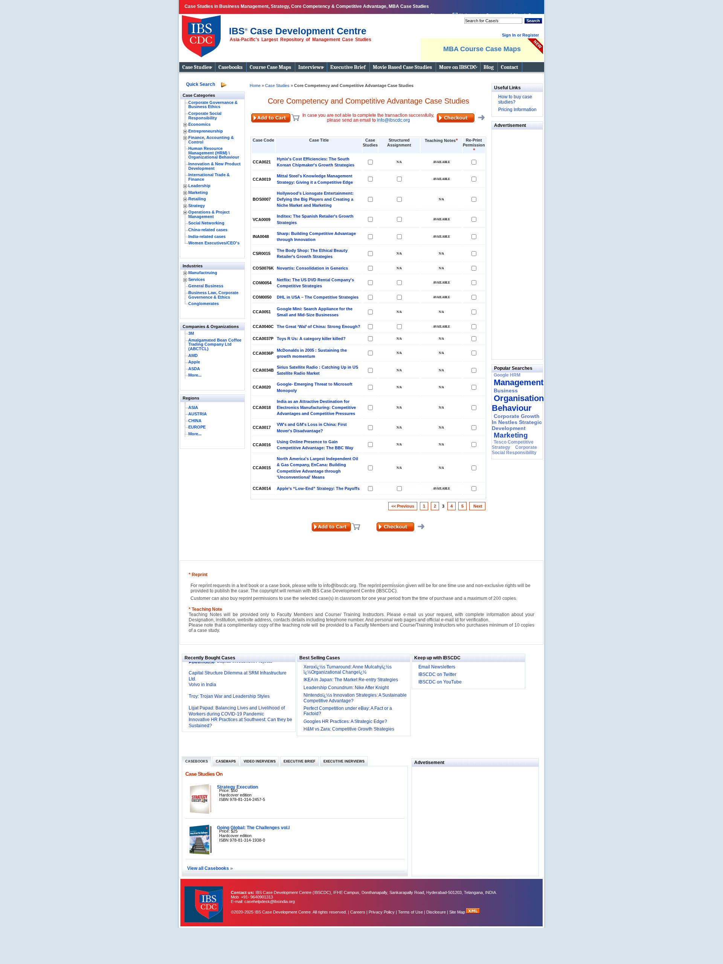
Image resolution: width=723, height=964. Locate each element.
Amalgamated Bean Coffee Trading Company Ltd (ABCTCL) (214, 344)
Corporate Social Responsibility (204, 115)
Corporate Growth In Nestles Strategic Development (517, 422)
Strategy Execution (237, 786)
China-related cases (207, 229)
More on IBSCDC (457, 67)
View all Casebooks (208, 868)
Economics (199, 124)
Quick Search (200, 84)
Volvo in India (202, 684)
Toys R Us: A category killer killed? (311, 338)
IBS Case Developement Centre (204, 899)
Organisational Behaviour (521, 403)
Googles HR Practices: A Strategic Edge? (345, 721)
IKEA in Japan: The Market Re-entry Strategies (351, 679)
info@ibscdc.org (393, 120)
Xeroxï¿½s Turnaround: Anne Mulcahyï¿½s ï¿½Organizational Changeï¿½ (348, 669)
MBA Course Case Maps (482, 49)
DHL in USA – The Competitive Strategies (317, 297)
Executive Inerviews (344, 761)
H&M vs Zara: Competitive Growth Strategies (349, 729)
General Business (205, 286)
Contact (509, 67)
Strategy (196, 205)
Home (255, 85)
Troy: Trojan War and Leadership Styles (229, 696)
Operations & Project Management (209, 214)
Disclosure (436, 912)
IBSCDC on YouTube (440, 682)
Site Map (457, 912)
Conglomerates (203, 303)
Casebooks (230, 67)
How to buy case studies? (515, 99)
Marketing (198, 192)
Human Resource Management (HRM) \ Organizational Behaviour (213, 152)
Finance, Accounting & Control (211, 139)
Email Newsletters (436, 667)
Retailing (197, 199)
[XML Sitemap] (473, 912)
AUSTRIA (197, 414)
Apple (194, 362)
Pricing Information (517, 109)
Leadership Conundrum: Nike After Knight (346, 687)
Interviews (310, 67)
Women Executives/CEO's (213, 243)
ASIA (193, 407)
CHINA (194, 420)
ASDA (194, 368)
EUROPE (197, 427)
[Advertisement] (514, 242)
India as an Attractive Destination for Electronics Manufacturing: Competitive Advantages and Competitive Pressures (316, 407)
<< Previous (402, 506)
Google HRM (507, 375)
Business (506, 390)
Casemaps (226, 761)
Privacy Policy (382, 912)
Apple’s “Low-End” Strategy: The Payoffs (318, 488)
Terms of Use (410, 912)
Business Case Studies (203, 33)
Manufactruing (202, 272)
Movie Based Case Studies (402, 67)
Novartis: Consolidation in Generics (312, 268)
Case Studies (196, 67)
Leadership (199, 185)
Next (477, 506)
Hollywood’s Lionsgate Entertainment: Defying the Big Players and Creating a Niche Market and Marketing (315, 199)
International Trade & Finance (209, 177)
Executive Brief (348, 67)
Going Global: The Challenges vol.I (253, 827)
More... (194, 375)
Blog (489, 67)
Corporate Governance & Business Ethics (213, 104)
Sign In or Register (520, 35)
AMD (193, 355)
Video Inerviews (260, 761)
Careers (357, 912)
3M (191, 333)
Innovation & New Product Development (214, 166)
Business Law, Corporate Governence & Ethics (213, 294)
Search (533, 20)
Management (518, 382)
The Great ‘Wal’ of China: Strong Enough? (318, 326)
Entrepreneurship (205, 131)
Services (196, 279)
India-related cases (207, 236)
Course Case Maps (270, 67)
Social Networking (206, 223)
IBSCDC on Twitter (437, 674)
